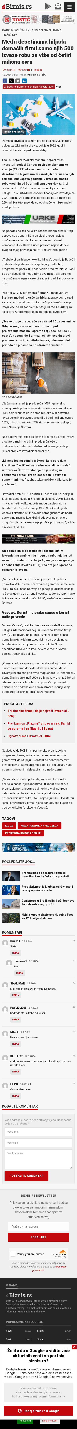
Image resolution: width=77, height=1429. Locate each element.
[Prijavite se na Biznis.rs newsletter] (58, 6)
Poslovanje (25, 70)
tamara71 (20, 961)
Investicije (9, 70)
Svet (8, 1339)
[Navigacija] (69, 7)
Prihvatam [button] (25, 1420)
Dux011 (15, 941)
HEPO (14, 1084)
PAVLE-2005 (18, 1007)
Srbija (38, 70)
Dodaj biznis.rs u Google (41, 1411)
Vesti (9, 1330)
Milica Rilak (33, 74)
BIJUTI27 (16, 1056)
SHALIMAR (17, 983)
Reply (15, 953)
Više (58, 86)
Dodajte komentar (20, 1106)
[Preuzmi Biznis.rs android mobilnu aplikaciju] (48, 6)
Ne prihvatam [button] (49, 1420)
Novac (40, 1339)
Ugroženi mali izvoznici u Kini (29, 736)
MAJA (14, 1032)
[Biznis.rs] (19, 1295)
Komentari (12, 932)
